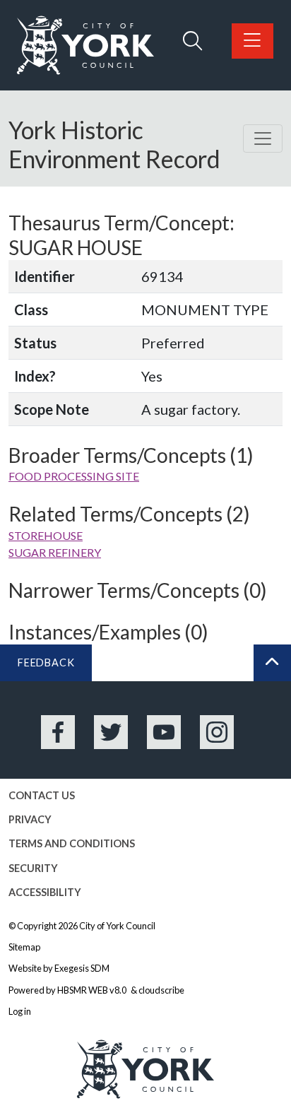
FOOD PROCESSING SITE (73, 476)
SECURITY (33, 868)
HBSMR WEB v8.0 (92, 990)
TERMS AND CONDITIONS (71, 843)
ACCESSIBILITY (44, 892)
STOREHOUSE (45, 535)
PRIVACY (30, 819)
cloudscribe (161, 990)
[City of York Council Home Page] (85, 45)
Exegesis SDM (81, 968)
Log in (19, 1011)
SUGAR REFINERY (54, 552)
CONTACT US (41, 795)
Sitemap (24, 947)
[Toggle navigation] (263, 138)
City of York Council (117, 925)
